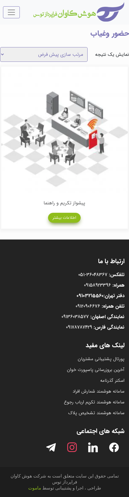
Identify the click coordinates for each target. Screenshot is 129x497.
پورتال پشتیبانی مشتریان (101, 359)
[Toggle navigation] (11, 12)
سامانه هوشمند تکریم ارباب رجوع (94, 402)
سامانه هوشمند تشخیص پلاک (96, 413)
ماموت (34, 487)
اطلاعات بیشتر (64, 217)
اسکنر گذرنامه (112, 380)
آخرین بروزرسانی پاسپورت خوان (95, 369)
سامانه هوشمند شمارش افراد (98, 391)
